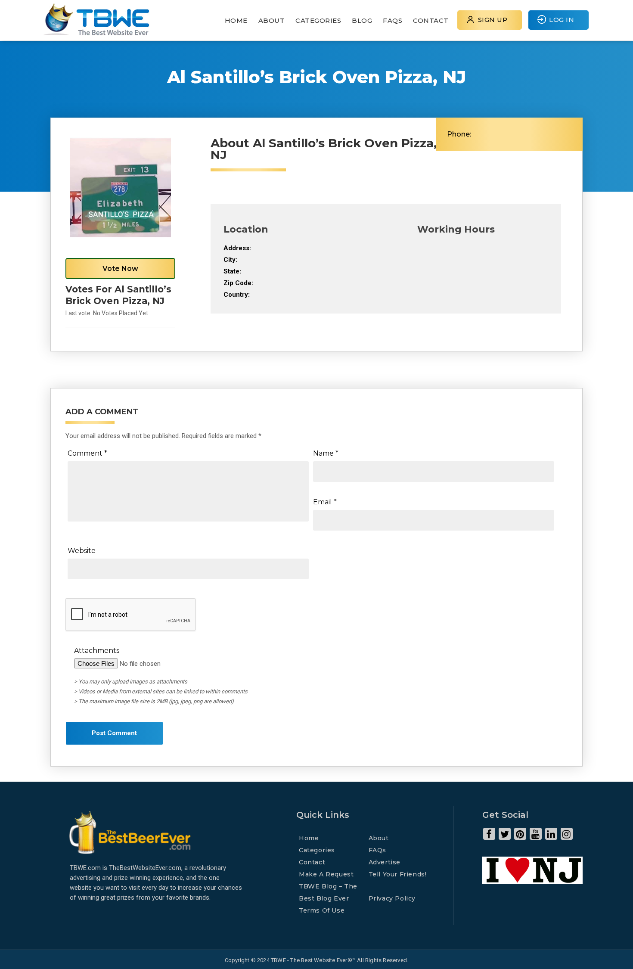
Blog (362, 20)
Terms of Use (321, 910)
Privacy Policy (392, 898)
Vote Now (120, 268)
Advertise (384, 862)
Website (82, 551)
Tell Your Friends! (398, 874)
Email (325, 502)
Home (236, 20)
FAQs (392, 20)
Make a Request (326, 874)
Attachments (96, 650)
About (271, 20)
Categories (318, 20)
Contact (431, 20)
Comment (87, 453)
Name (325, 453)
